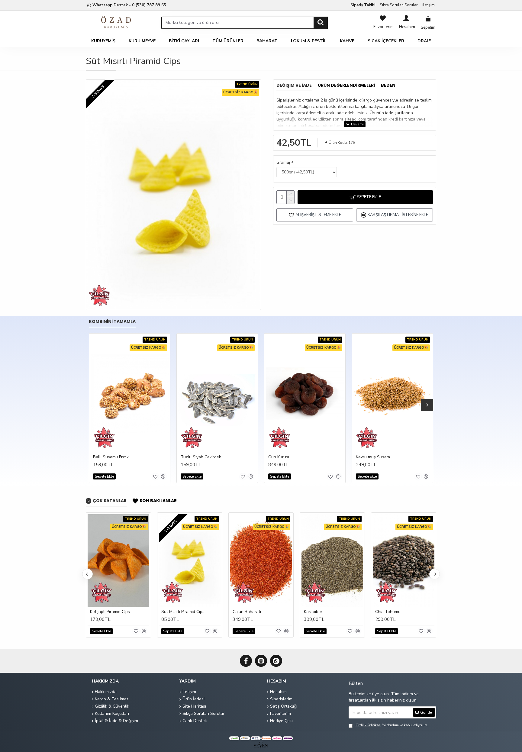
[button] (95, 405)
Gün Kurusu (279, 457)
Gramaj (283, 162)
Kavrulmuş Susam (373, 457)
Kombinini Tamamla (112, 321)
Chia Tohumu (109, 612)
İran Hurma (392, 612)
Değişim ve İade (294, 85)
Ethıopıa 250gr (253, 612)
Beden (388, 85)
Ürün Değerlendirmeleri (346, 85)
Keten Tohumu (182, 612)
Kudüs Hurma (323, 612)
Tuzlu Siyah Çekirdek (201, 457)
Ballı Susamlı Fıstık (111, 457)
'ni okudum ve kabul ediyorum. (392, 725)
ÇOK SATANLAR (110, 501)
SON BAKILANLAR (158, 501)
